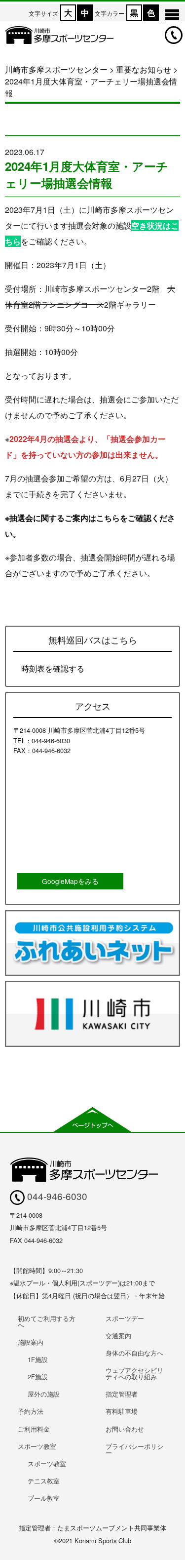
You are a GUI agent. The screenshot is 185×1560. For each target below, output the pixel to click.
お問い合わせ (125, 1429)
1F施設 (38, 1359)
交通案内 (118, 1335)
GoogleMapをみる (70, 881)
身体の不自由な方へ (134, 1353)
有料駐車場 (122, 1411)
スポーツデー (125, 1318)
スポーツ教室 (37, 1446)
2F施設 (38, 1376)
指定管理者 (122, 1394)
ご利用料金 (34, 1429)
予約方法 (30, 1411)
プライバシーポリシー (134, 1449)
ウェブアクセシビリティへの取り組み (134, 1373)
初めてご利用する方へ (46, 1321)
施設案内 (30, 1342)
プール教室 (44, 1498)
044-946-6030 (56, 1195)
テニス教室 (44, 1480)
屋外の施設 (44, 1394)
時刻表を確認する (52, 668)
